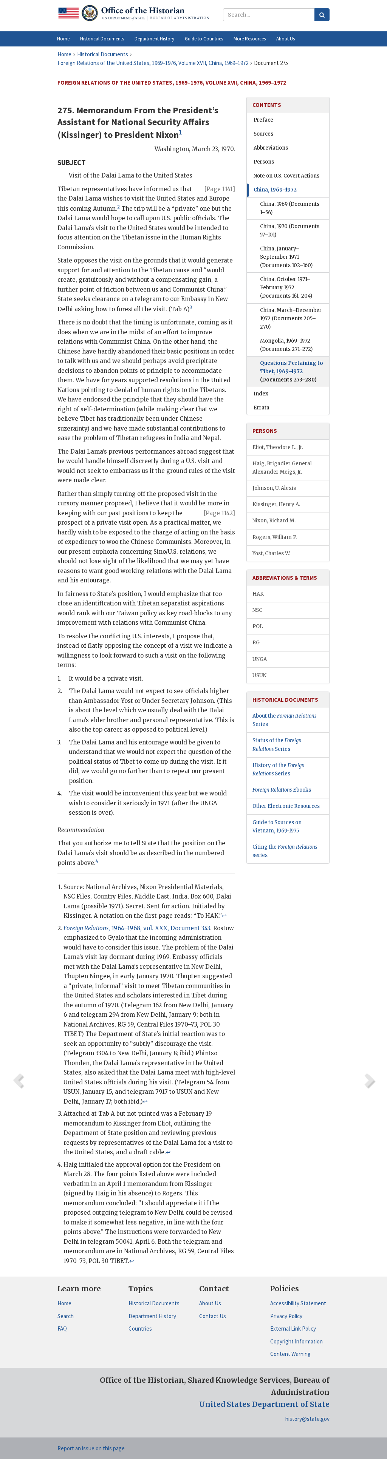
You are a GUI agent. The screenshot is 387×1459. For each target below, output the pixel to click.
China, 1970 (289, 230)
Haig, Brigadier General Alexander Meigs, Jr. (282, 467)
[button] (102, 38)
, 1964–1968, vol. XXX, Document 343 (136, 928)
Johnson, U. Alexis (274, 488)
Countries (140, 1328)
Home (64, 1303)
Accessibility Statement (298, 1303)
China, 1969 (289, 208)
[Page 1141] (219, 189)
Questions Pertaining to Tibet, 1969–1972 (291, 371)
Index (261, 394)
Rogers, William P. (274, 537)
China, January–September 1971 (286, 257)
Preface (263, 120)
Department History (152, 1316)
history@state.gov (307, 1418)
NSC (257, 610)
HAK (258, 594)
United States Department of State (264, 1404)
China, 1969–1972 (275, 190)
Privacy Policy (286, 1316)
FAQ (62, 1328)
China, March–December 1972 (291, 318)
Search (65, 1316)
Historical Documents (154, 1303)
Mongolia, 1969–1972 (286, 345)
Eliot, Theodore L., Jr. (277, 447)
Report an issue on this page (91, 1448)
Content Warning (290, 1353)
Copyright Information (296, 1341)
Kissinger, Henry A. (276, 504)
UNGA (259, 659)
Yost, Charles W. (271, 553)
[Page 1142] (219, 513)
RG (256, 642)
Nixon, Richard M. (274, 520)
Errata (261, 408)
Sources (263, 134)
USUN (259, 675)
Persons (264, 162)
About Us (210, 1303)
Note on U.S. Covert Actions (286, 176)
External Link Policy (293, 1328)
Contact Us (212, 1316)
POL (257, 626)
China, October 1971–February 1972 (286, 287)
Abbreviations (271, 148)
